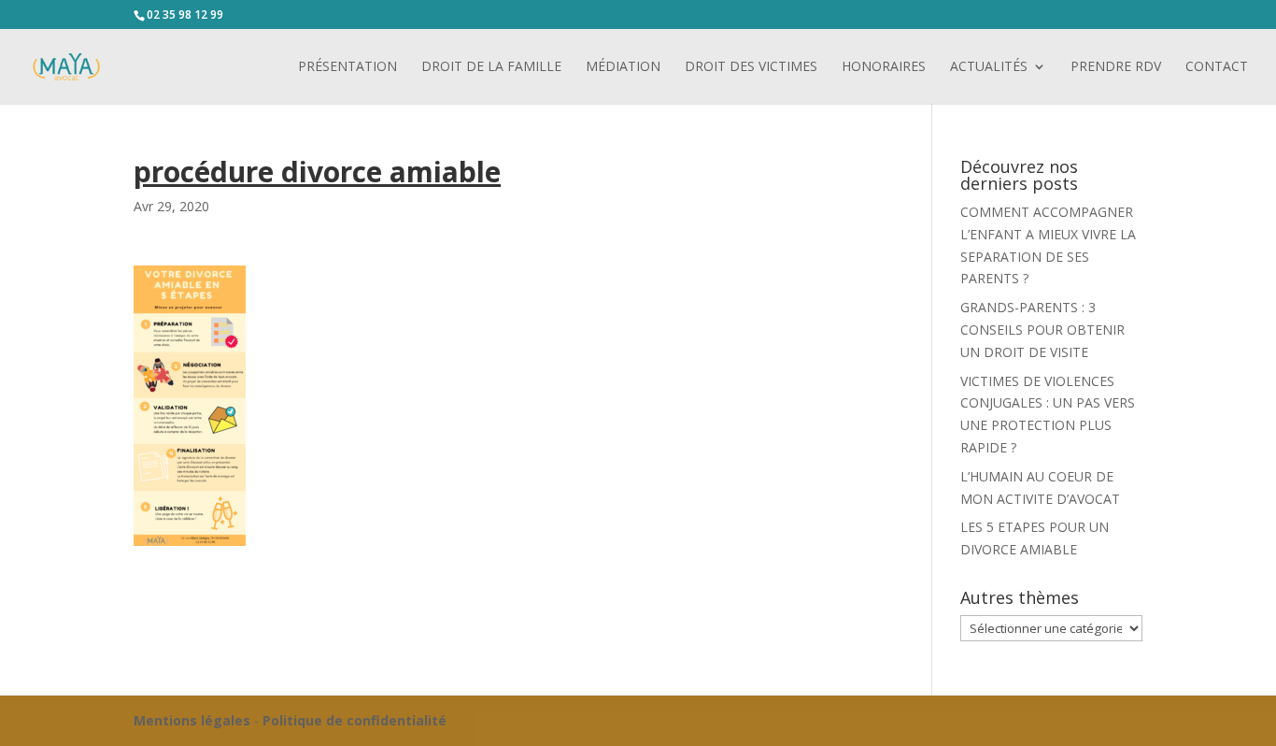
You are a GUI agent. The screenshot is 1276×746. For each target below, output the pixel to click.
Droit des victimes (751, 67)
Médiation (623, 67)
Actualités (989, 67)
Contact (1216, 67)
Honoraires (884, 67)
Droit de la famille (491, 67)
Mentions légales (192, 720)
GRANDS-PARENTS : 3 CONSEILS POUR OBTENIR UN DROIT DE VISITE (1042, 329)
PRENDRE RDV (1115, 67)
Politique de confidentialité (354, 720)
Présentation (347, 67)
